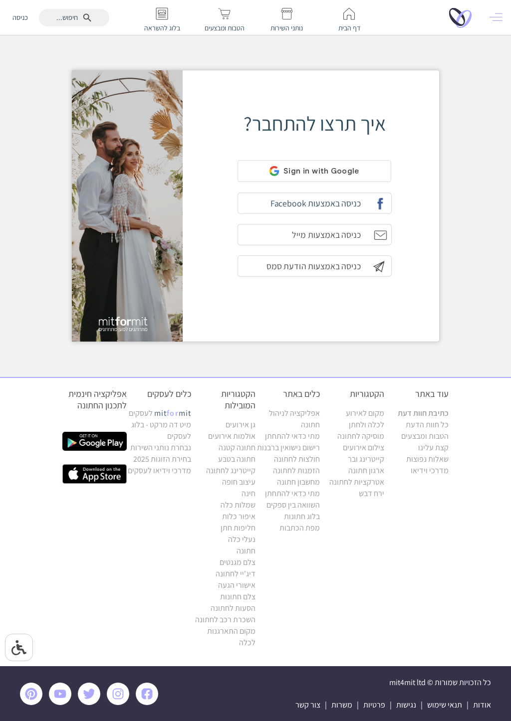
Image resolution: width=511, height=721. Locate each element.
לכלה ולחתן (366, 424)
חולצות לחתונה (297, 459)
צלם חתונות (238, 596)
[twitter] (90, 702)
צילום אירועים (363, 447)
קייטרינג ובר (366, 459)
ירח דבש (371, 493)
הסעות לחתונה (233, 608)
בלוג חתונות (302, 516)
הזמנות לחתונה (296, 470)
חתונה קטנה (237, 447)
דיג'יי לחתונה (236, 573)
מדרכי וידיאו (430, 470)
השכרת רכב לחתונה (225, 619)
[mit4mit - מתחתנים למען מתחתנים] (463, 17)
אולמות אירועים (232, 436)
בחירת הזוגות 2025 (162, 459)
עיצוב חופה (239, 482)
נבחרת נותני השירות (160, 447)
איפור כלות (239, 516)
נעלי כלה (242, 539)
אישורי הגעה (237, 585)
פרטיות (374, 705)
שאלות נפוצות (427, 459)
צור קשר (307, 705)
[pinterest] (33, 702)
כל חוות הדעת (427, 424)
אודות (482, 705)
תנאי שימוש (444, 705)
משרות (341, 705)
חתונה (246, 550)
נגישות (406, 705)
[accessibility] (19, 647)
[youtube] (61, 702)
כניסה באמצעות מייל (326, 234)
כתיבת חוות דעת (423, 413)
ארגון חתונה (366, 470)
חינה (249, 493)
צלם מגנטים (238, 562)
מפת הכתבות (299, 528)
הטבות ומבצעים (425, 436)
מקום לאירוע (365, 413)
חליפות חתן (238, 528)
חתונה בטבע (237, 459)
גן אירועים (241, 424)
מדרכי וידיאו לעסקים (159, 470)
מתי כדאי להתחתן (292, 436)
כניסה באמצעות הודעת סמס (313, 266)
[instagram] (119, 702)
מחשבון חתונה (298, 482)
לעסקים (160, 413)
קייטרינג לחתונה (231, 470)
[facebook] (148, 702)
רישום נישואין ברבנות (288, 447)
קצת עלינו (433, 447)
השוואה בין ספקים (293, 505)
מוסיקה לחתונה (360, 436)
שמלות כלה (238, 505)
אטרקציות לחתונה (356, 482)
